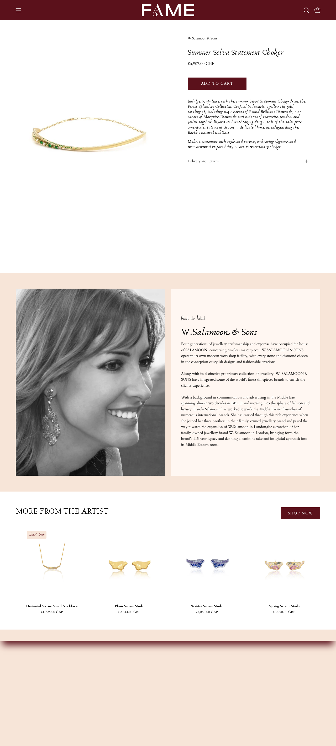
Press (114, 706)
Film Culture (120, 698)
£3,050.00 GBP (207, 612)
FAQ (240, 683)
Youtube (180, 691)
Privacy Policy (247, 706)
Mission (116, 683)
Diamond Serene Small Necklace (52, 606)
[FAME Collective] (168, 10)
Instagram (181, 675)
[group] (168, 571)
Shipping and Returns (253, 691)
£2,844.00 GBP (129, 612)
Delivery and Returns (203, 161)
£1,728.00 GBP (52, 612)
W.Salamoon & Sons (202, 38)
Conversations (121, 691)
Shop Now (300, 513)
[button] (306, 10)
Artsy (177, 706)
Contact (242, 675)
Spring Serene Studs (284, 606)
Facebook (180, 683)
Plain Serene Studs (129, 606)
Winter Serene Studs (207, 606)
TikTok (179, 698)
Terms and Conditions (253, 698)
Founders (117, 675)
